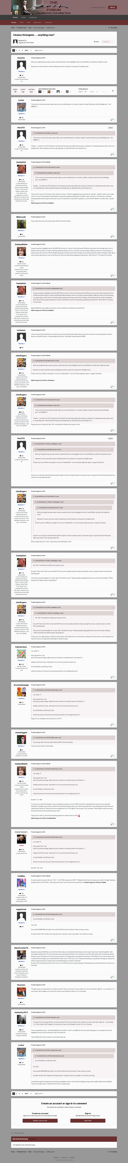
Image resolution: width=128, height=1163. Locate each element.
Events (22, 22)
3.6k (22, 1030)
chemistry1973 (21, 1012)
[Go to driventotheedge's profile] (21, 692)
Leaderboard (48, 22)
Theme (55, 1157)
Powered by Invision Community (64, 1160)
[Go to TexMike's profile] (21, 883)
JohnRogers (21, 356)
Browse (15, 17)
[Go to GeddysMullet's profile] (21, 251)
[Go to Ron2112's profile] (15, 42)
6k (22, 234)
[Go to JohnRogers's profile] (49, 91)
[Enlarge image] (79, 815)
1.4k (22, 117)
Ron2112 (23, 40)
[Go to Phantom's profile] (21, 992)
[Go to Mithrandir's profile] (21, 224)
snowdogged (21, 732)
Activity (23, 17)
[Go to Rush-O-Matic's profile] (58, 91)
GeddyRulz (21, 162)
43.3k (22, 849)
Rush (32, 42)
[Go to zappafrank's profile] (21, 916)
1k (22, 1002)
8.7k (22, 702)
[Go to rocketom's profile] (21, 337)
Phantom (21, 985)
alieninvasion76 (21, 948)
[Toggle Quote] (34, 133)
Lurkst (21, 100)
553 (22, 347)
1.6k (22, 893)
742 (22, 75)
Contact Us (64, 1157)
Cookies (72, 1157)
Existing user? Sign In (99, 7)
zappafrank (21, 909)
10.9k (22, 664)
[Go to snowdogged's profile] (21, 739)
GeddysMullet (21, 244)
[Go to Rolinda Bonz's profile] (21, 653)
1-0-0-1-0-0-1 (21, 832)
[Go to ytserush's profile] (39, 91)
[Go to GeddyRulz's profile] (21, 169)
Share (97, 41)
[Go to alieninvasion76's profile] (21, 954)
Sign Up (112, 7)
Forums (13, 22)
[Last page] (30, 50)
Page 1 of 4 (38, 50)
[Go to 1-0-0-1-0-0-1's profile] (21, 839)
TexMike (21, 876)
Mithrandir (21, 217)
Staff (28, 22)
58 (22, 965)
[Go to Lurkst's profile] (67, 91)
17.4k (22, 179)
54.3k (22, 373)
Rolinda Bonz (21, 647)
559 (22, 926)
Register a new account (40, 1120)
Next (26, 50)
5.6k (22, 261)
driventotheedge (21, 685)
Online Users (37, 22)
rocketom (21, 330)
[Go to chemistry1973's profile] (21, 1019)
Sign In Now (87, 1120)
